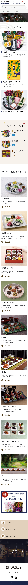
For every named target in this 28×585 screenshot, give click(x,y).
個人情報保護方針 (7, 574)
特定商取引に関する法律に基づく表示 (14, 572)
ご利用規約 (15, 574)
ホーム (2, 11)
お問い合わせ (21, 574)
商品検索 (8, 11)
